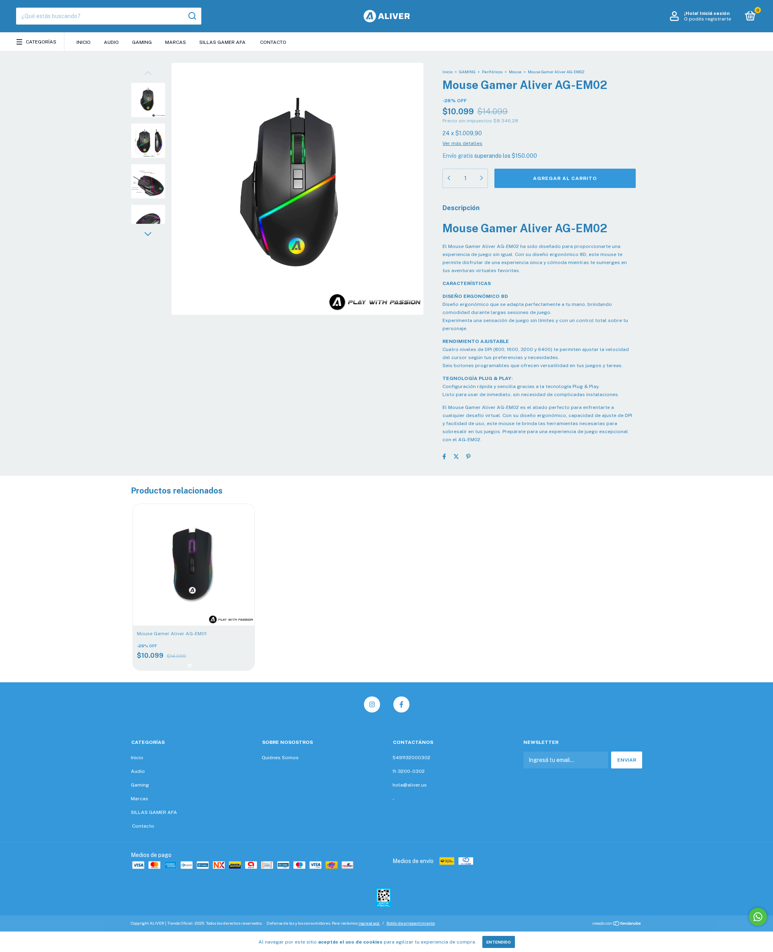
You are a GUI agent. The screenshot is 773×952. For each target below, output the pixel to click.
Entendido (498, 942)
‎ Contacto (272, 42)
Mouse (515, 71)
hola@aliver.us (410, 785)
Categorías (41, 42)
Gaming (142, 42)
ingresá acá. (369, 923)
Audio (111, 42)
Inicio (83, 42)
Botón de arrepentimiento (410, 923)
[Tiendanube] (617, 924)
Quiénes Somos (280, 757)
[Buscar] (191, 16)
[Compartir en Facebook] (444, 456)
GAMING (467, 71)
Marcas (175, 42)
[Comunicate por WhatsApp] (758, 917)
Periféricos (492, 71)
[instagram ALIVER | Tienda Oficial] (372, 704)
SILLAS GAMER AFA (222, 42)
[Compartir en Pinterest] (468, 456)
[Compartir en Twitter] (456, 456)
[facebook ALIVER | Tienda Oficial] (401, 704)
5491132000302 (411, 757)
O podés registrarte (707, 19)
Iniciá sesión (715, 13)
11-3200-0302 (409, 771)
